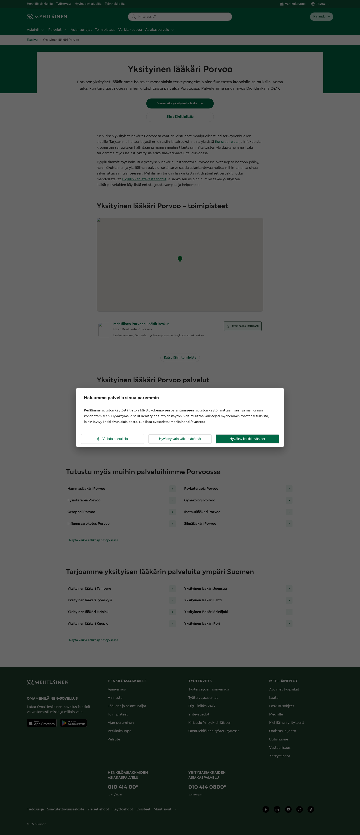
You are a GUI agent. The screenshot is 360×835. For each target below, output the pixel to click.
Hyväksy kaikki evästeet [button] (247, 439)
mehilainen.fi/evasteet (188, 422)
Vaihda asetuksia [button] (115, 439)
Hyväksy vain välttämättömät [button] (180, 439)
